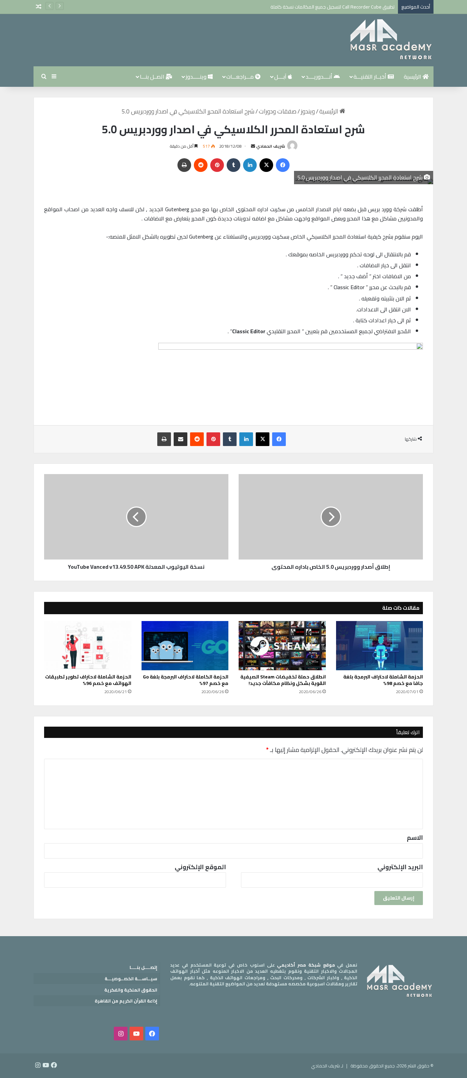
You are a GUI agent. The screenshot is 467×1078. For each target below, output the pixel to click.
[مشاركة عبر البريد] (180, 439)
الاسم (415, 837)
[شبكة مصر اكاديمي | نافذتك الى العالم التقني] (390, 40)
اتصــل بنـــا (153, 76)
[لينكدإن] (250, 165)
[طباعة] (184, 165)
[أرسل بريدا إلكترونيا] (253, 146)
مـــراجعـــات (240, 76)
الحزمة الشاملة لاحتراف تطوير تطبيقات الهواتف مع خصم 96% (88, 680)
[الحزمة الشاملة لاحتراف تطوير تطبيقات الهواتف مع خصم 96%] (87, 645)
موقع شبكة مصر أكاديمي (306, 965)
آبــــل (281, 76)
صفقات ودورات (277, 111)
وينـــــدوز (197, 76)
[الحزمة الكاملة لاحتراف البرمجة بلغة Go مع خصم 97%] (185, 645)
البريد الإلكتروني (400, 867)
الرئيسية (413, 76)
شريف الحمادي (270, 146)
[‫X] (266, 165)
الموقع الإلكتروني (200, 867)
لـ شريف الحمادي (327, 1066)
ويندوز (308, 111)
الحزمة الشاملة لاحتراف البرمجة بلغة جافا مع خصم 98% (383, 680)
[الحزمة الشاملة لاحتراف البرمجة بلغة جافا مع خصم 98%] (379, 645)
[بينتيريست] (217, 165)
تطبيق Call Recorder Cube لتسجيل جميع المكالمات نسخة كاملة (332, 6)
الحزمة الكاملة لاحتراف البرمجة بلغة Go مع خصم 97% (185, 680)
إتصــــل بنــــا (143, 967)
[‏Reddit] (201, 165)
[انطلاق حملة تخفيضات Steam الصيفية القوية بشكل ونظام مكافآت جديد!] (282, 645)
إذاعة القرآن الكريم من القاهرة (126, 1001)
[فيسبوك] (283, 165)
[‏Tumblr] (233, 165)
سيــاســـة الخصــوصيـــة (131, 978)
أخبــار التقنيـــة (370, 76)
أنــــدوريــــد (320, 76)
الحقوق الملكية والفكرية (130, 990)
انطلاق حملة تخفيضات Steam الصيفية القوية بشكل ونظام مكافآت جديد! (283, 680)
